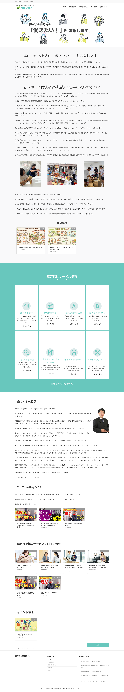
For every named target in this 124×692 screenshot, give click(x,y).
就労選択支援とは (52, 665)
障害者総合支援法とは (62, 384)
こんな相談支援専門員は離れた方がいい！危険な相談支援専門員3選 (25, 525)
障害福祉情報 (51, 662)
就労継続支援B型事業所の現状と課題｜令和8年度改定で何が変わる (74, 567)
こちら (35, 477)
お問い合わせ (20, 649)
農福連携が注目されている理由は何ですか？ (30, 247)
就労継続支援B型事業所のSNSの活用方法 (90, 661)
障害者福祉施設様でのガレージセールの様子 (71, 123)
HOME (49, 659)
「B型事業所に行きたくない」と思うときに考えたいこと (94, 681)
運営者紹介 (50, 668)
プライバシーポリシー (31, 649)
